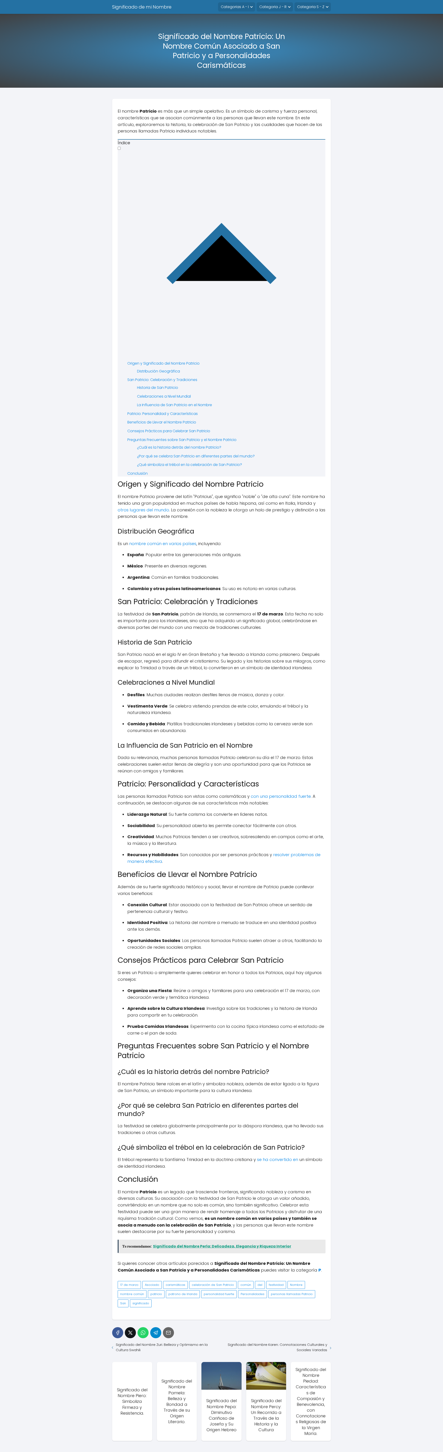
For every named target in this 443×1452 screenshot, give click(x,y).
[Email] (168, 1332)
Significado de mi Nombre (141, 7)
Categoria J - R (273, 6)
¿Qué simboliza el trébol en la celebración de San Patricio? (189, 464)
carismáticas (175, 1285)
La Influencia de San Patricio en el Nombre (174, 405)
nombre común (132, 1294)
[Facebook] (117, 1332)
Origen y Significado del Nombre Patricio (163, 363)
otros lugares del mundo (143, 510)
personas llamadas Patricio (292, 1294)
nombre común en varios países (162, 543)
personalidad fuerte (219, 1294)
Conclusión (137, 473)
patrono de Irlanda (182, 1294)
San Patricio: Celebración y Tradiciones (162, 379)
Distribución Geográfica (158, 371)
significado (140, 1303)
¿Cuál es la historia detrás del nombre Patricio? (179, 447)
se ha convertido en (277, 1159)
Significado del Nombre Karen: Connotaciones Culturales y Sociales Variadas (277, 1347)
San (123, 1303)
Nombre (296, 1285)
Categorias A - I (235, 6)
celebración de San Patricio (213, 1285)
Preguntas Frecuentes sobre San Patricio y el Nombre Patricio (181, 439)
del (259, 1285)
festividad (276, 1285)
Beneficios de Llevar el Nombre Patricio (161, 422)
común (245, 1285)
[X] (130, 1332)
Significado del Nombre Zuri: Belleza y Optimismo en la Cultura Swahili (162, 1347)
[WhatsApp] (143, 1332)
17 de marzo (129, 1285)
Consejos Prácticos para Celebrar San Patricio (168, 431)
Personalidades (252, 1294)
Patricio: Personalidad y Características (162, 413)
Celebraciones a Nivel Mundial (164, 396)
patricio (156, 1294)
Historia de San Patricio (157, 387)
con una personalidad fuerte (281, 796)
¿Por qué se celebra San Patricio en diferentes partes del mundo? (196, 456)
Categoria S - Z (310, 6)
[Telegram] (155, 1332)
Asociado (152, 1285)
